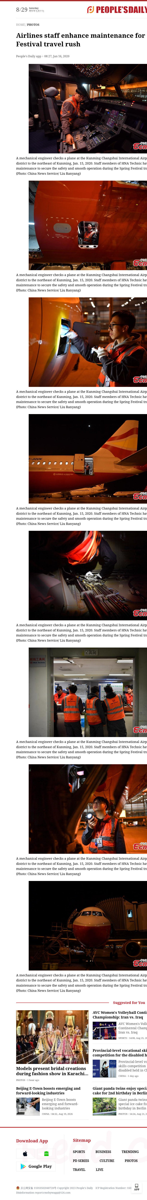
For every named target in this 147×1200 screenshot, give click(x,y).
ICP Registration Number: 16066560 (117, 1188)
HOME (20, 24)
